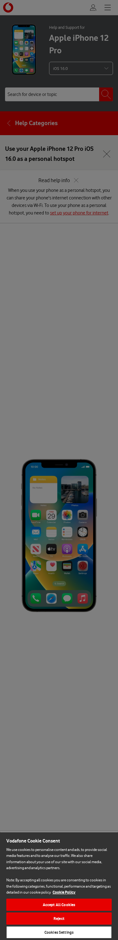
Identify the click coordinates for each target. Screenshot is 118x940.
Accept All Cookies (59, 904)
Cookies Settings (59, 932)
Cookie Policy (64, 892)
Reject (59, 918)
